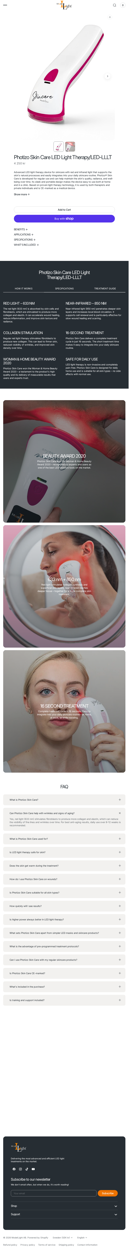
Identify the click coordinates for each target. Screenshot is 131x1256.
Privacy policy (27, 1245)
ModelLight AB (19, 1237)
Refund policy (10, 1245)
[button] (5, 5)
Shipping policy (66, 1245)
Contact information (87, 1245)
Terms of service (46, 1245)
